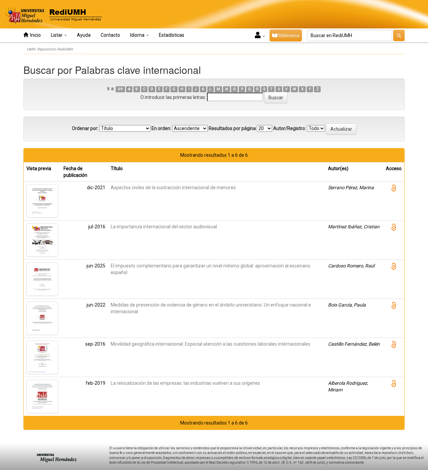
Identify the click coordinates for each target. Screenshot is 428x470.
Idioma (137, 35)
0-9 (120, 89)
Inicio (34, 35)
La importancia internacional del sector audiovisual (164, 226)
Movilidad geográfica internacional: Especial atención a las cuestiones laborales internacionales (210, 344)
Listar (57, 35)
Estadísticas (171, 35)
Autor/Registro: (289, 128)
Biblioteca (288, 35)
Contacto (110, 35)
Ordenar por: (85, 128)
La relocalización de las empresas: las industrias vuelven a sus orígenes (185, 383)
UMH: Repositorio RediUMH (50, 49)
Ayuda (84, 35)
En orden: (161, 128)
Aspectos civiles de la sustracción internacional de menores (173, 187)
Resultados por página (232, 128)
